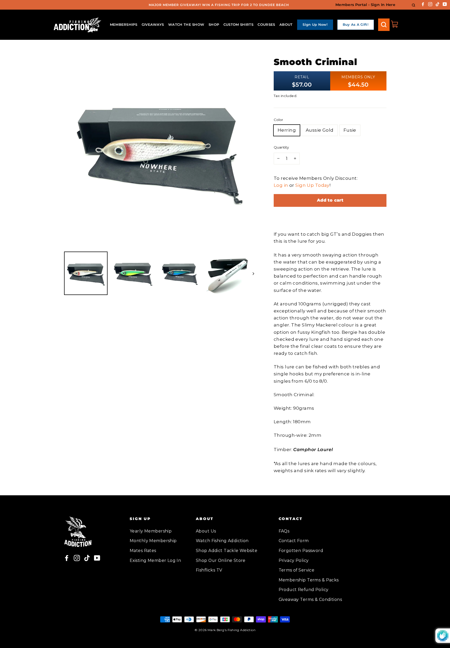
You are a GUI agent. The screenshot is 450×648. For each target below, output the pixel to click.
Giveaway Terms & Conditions (310, 599)
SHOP (214, 24)
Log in (281, 185)
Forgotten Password (301, 550)
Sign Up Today (312, 185)
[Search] (384, 24)
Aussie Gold (320, 130)
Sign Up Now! (315, 24)
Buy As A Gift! (356, 24)
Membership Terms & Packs (309, 580)
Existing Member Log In (155, 560)
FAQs (284, 531)
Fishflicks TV (209, 570)
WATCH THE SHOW (186, 24)
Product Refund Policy (304, 589)
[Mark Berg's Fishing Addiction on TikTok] (437, 3)
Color (278, 120)
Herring (287, 130)
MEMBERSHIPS (124, 24)
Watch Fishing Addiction (222, 540)
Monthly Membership (153, 540)
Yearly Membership (151, 531)
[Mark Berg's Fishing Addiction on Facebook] (423, 3)
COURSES (266, 24)
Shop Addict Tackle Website (226, 550)
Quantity (281, 147)
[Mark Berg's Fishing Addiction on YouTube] (445, 3)
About (286, 24)
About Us (206, 531)
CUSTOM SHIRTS (238, 24)
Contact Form (294, 540)
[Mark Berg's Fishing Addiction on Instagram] (430, 3)
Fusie (349, 130)
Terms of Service (297, 570)
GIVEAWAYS (153, 24)
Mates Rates (143, 550)
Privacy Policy (294, 560)
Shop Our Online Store (221, 560)
